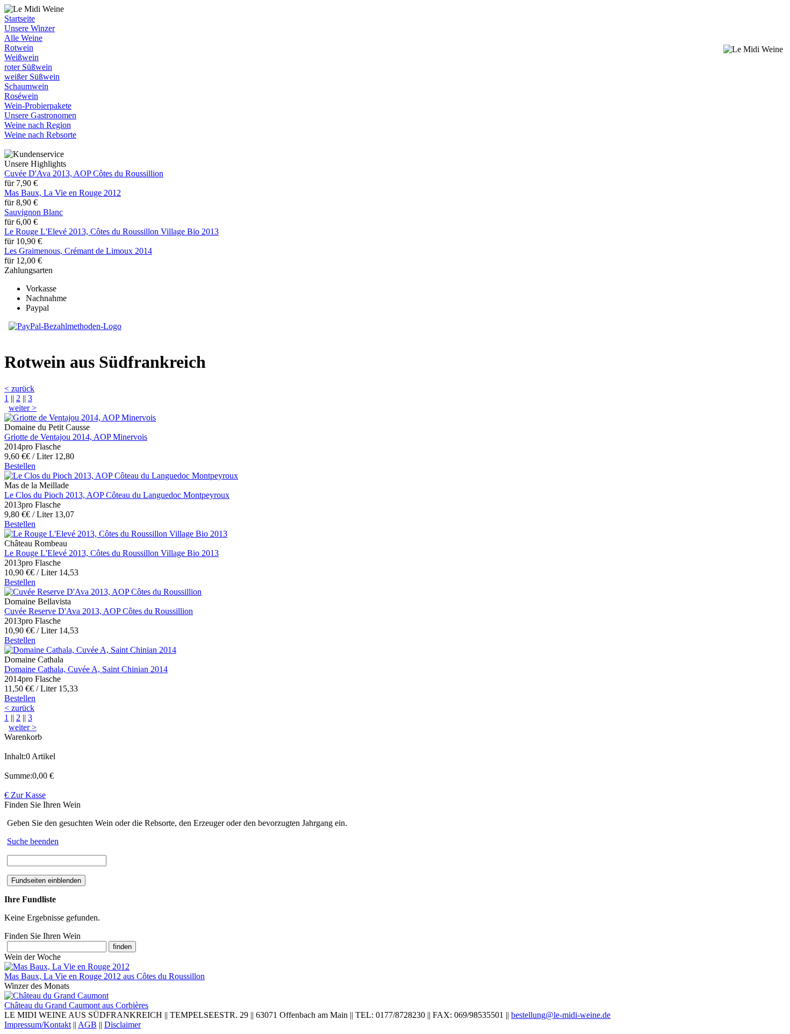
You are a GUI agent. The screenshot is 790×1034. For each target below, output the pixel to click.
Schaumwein (26, 86)
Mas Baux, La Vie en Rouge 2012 (62, 192)
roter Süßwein (28, 67)
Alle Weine (23, 37)
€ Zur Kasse (25, 795)
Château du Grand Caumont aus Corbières (76, 1005)
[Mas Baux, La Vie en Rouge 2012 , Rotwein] (67, 966)
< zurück (19, 388)
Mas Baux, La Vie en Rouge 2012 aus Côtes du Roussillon (104, 976)
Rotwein (18, 47)
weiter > (23, 407)
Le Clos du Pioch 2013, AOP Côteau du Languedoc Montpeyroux (116, 495)
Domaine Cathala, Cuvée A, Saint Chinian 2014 (86, 669)
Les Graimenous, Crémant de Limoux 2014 (78, 250)
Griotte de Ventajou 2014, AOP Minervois (75, 436)
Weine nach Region (37, 125)
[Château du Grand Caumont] (56, 995)
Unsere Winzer (29, 28)
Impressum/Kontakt (37, 1024)
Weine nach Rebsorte (40, 134)
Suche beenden (33, 841)
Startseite (19, 18)
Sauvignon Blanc (33, 212)
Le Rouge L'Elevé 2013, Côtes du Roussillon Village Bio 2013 (111, 231)
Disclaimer (122, 1024)
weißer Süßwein (32, 76)
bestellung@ (561, 1014)
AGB (87, 1024)
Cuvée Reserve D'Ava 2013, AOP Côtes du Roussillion (98, 611)
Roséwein (21, 96)
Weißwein (21, 57)
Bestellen (19, 465)
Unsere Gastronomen (40, 115)
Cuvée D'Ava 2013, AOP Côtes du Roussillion (83, 173)
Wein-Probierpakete (37, 105)
